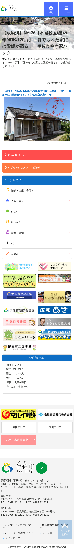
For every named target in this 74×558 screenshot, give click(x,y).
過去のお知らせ (17, 154)
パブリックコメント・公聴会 (24, 167)
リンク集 (47, 533)
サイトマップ (12, 538)
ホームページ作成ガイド (19, 533)
